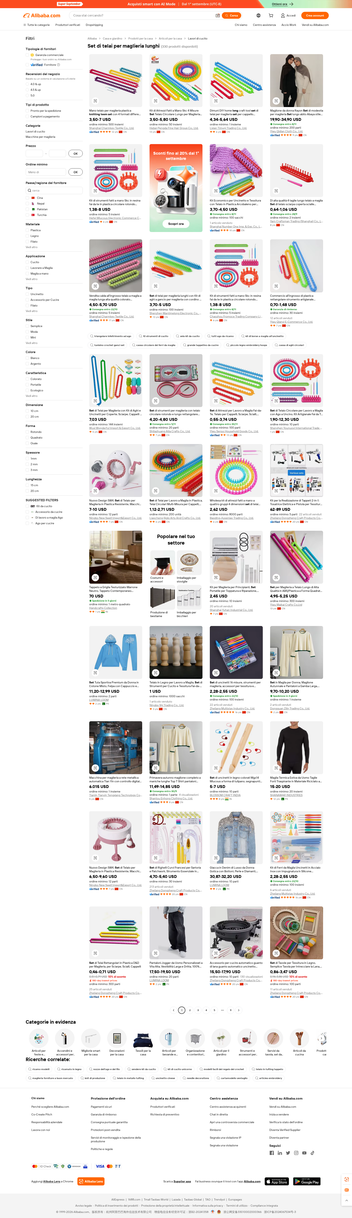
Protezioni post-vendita (105, 1130)
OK (76, 153)
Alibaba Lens (51, 1181)
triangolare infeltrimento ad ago (112, 336)
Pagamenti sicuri (101, 1106)
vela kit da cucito (190, 336)
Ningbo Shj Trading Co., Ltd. (167, 705)
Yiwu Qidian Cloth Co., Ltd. (286, 131)
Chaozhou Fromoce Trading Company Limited (236, 316)
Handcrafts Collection (103, 608)
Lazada (176, 1199)
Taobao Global (193, 1199)
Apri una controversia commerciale (232, 1122)
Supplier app (182, 1181)
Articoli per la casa (170, 38)
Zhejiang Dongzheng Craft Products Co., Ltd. (296, 518)
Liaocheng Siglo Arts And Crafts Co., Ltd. (175, 518)
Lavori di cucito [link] (197, 38)
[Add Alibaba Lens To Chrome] (90, 1181)
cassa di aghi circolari (291, 345)
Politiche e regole (102, 1149)
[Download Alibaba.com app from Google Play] (307, 1181)
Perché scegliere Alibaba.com (50, 1106)
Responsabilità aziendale (46, 1122)
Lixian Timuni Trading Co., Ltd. (228, 128)
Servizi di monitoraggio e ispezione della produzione (116, 1139)
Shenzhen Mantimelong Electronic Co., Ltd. (176, 313)
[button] (217, 15)
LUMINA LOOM (99, 699)
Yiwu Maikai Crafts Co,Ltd (286, 604)
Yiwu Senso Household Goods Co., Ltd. (234, 431)
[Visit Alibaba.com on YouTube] (304, 1152)
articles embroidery (270, 1078)
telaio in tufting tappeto (269, 1069)
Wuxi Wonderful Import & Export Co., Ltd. (115, 428)
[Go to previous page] (173, 1010)
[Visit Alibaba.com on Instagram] (296, 1152)
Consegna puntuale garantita (109, 1122)
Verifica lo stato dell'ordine (286, 1122)
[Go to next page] (238, 1010)
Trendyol (219, 1199)
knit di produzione (95, 1078)
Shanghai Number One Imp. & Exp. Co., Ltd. (236, 226)
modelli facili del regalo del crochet (224, 1069)
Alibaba (92, 38)
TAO (207, 1199)
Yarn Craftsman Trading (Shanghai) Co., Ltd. (296, 221)
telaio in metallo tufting (130, 1078)
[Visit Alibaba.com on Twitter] (288, 1152)
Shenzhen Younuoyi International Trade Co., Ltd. (296, 428)
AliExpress (117, 1199)
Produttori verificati (162, 1106)
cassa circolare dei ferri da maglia (155, 345)
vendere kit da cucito (144, 1069)
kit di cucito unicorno (180, 1069)
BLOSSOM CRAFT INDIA (225, 795)
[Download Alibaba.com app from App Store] (277, 1181)
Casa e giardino (112, 38)
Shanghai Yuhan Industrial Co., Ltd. (231, 610)
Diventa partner (279, 1137)
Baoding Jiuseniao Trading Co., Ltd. (232, 518)
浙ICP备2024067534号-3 (280, 1212)
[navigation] (54, 525)
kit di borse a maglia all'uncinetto (264, 336)
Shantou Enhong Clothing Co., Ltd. (171, 798)
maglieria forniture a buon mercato (52, 1078)
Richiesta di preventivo (164, 1114)
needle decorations (198, 1078)
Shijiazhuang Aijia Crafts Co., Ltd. (170, 431)
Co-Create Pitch (41, 1114)
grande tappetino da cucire (203, 345)
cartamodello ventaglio (234, 1078)
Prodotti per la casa (140, 38)
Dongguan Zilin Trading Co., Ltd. (290, 708)
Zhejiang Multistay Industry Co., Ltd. (232, 708)
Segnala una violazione (224, 1145)
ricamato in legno (71, 1069)
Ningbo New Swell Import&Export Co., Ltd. (115, 518)
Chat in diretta (219, 1114)
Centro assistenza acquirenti (228, 1106)
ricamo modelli (41, 1069)
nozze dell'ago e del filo (106, 1069)
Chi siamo (37, 1098)
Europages (235, 1199)
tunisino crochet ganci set (109, 345)
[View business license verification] (213, 1212)
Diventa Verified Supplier (284, 1130)
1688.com (134, 1199)
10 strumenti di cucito (155, 336)
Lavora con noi (40, 1130)
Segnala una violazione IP (225, 1137)
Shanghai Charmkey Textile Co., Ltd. (111, 128)
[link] (346, 1179)
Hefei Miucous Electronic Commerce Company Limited (115, 218)
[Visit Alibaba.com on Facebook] (271, 1152)
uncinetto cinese (165, 1078)
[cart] (272, 16)
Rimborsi (215, 1130)
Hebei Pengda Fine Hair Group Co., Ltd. (174, 128)
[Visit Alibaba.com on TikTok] (312, 1152)
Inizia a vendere (279, 1114)
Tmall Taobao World (156, 1199)
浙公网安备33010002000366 (242, 1212)
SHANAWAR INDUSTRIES (286, 795)
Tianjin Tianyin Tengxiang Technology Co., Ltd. (115, 795)
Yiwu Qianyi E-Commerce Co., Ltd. (291, 321)
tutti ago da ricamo (222, 336)
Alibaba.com (252, 1181)
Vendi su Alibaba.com (282, 1106)
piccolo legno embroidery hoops (248, 345)
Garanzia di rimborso (104, 1114)
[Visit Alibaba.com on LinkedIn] (279, 1152)
